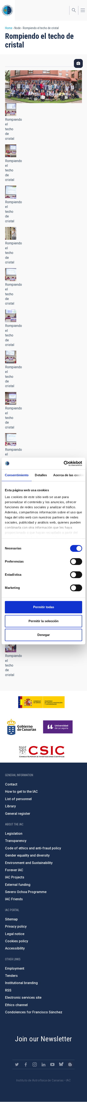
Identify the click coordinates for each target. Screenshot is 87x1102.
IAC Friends (14, 899)
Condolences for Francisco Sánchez (33, 1012)
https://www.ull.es (58, 726)
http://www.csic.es (41, 752)
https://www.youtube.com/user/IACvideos (52, 1064)
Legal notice (14, 934)
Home (8, 28)
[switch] (76, 561)
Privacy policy (16, 926)
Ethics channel (16, 1005)
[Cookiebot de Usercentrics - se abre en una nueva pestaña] (63, 463)
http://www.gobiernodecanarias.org (21, 726)
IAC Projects (14, 877)
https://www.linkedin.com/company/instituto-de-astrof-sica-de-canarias (43, 1064)
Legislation (13, 834)
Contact (11, 784)
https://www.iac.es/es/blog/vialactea (70, 1064)
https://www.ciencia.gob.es (41, 702)
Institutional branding (21, 983)
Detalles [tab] (41, 475)
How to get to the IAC (21, 792)
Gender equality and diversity (27, 855)
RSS (8, 990)
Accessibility (15, 948)
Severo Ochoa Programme (25, 892)
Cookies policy (16, 941)
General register (17, 814)
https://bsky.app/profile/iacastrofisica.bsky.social (61, 1064)
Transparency (15, 841)
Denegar (43, 635)
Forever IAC (14, 870)
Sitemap (11, 919)
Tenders (11, 976)
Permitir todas (43, 607)
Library (10, 806)
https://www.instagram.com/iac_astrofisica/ (34, 1064)
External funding (17, 885)
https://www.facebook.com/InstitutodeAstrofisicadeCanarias (25, 1064)
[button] (10, 109)
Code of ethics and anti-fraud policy (33, 848)
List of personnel (18, 799)
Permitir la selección (43, 621)
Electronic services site (23, 998)
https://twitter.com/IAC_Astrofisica (16, 1064)
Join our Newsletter (43, 1039)
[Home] (7, 10)
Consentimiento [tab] (17, 475)
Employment (14, 968)
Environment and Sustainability (29, 863)
